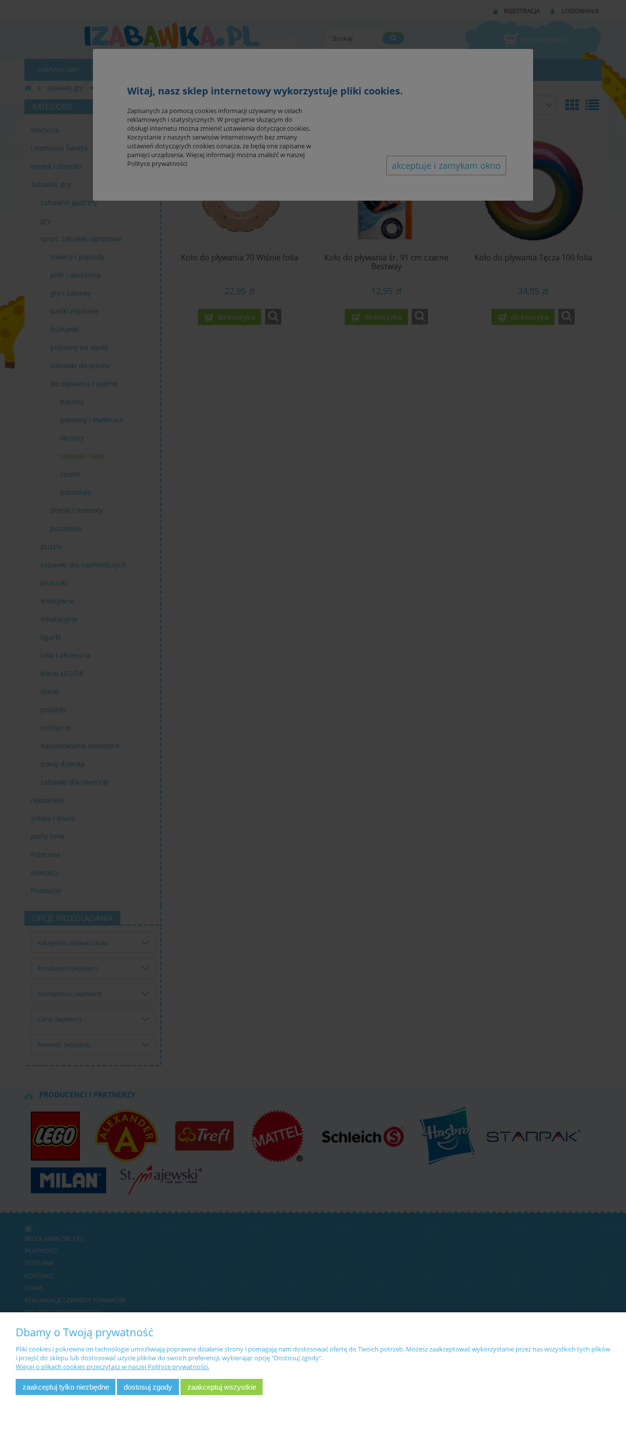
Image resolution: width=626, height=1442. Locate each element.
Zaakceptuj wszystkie (221, 1387)
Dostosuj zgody (148, 1387)
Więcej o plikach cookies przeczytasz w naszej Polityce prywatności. (112, 1366)
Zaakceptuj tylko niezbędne (65, 1387)
